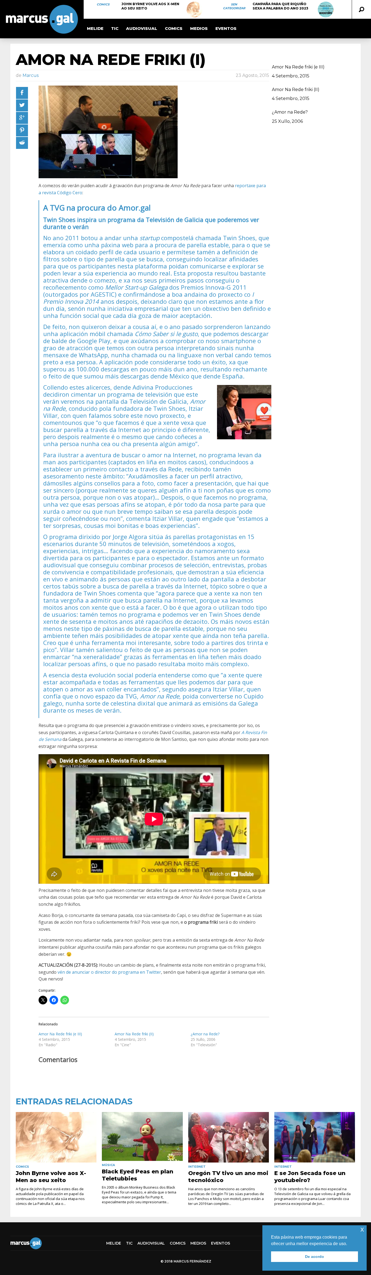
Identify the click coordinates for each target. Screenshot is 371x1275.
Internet (197, 1167)
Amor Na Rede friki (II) (134, 1033)
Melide (95, 28)
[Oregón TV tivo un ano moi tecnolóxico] (228, 1137)
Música (108, 1165)
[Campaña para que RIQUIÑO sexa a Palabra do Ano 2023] (326, 9)
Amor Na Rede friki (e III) (60, 1033)
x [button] (362, 1229)
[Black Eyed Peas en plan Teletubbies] (142, 1136)
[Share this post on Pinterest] (22, 130)
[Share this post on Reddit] (22, 143)
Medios (199, 28)
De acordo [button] (314, 1256)
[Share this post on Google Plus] (22, 118)
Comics (103, 4)
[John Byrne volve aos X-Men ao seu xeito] (194, 9)
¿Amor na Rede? (205, 1033)
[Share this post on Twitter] (22, 105)
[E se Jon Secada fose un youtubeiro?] (314, 1137)
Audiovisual (141, 28)
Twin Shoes (239, 238)
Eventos (226, 28)
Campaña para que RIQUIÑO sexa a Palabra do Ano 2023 (280, 6)
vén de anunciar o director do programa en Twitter (109, 972)
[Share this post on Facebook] (22, 93)
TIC (114, 28)
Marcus (31, 75)
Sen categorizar (234, 6)
